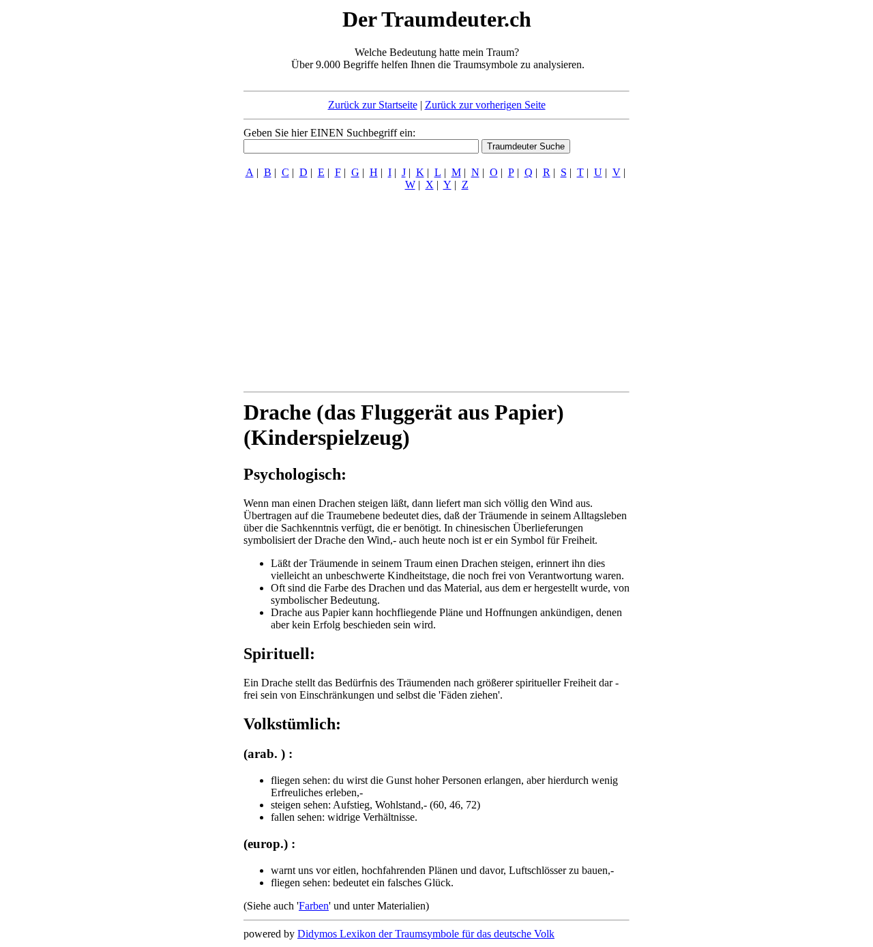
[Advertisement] (160, 210)
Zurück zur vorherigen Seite (485, 105)
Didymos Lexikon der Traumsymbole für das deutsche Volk (425, 933)
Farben (314, 906)
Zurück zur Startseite (372, 105)
